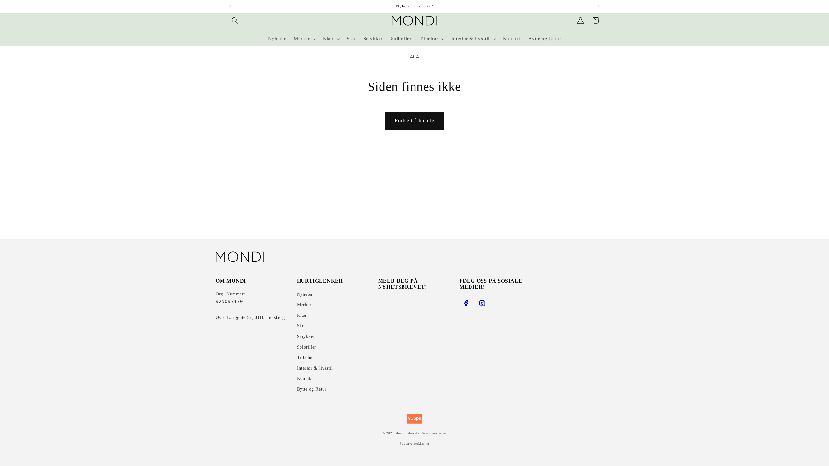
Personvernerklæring (414, 443)
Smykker (306, 336)
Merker (304, 304)
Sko (301, 325)
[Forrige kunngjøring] (229, 6)
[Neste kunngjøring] (599, 6)
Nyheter (305, 294)
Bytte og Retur (312, 389)
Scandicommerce (434, 433)
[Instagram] (482, 303)
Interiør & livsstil (315, 368)
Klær (302, 315)
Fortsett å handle (414, 120)
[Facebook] (466, 303)
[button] (235, 20)
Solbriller (306, 347)
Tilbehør (305, 357)
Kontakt (305, 378)
